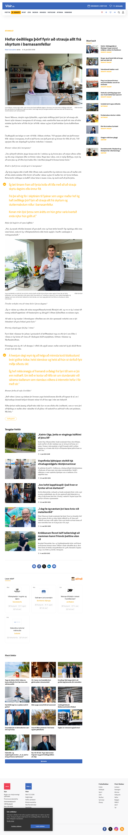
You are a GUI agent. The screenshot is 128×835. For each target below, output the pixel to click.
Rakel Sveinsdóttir (10, 50)
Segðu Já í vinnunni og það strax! (69, 728)
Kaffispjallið (11, 419)
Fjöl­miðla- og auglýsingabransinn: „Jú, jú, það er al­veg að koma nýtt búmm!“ (16, 755)
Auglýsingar (29, 797)
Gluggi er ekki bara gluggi (109, 137)
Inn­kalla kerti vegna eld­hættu (110, 104)
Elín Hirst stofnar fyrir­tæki (109, 126)
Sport (100, 792)
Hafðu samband (30, 800)
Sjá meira (44, 761)
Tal (115, 808)
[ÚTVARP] (114, 12)
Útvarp (101, 802)
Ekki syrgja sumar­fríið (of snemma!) (43, 705)
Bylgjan (116, 800)
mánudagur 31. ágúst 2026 (99, 6)
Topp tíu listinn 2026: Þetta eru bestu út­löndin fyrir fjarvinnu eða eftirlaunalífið (16, 682)
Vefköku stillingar (16, 826)
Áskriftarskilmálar (30, 805)
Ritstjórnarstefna (30, 802)
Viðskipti (101, 790)
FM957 (116, 802)
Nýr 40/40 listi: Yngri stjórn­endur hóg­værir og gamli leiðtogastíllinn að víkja (42, 755)
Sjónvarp (101, 800)
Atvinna (116, 792)
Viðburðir (117, 795)
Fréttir (101, 787)
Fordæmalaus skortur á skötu (110, 115)
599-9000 (10, 806)
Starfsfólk (28, 807)
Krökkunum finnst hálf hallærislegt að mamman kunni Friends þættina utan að (59, 536)
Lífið (100, 795)
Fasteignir (117, 790)
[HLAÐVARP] (106, 12)
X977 (116, 805)
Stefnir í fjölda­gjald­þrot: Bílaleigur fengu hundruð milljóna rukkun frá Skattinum (111, 48)
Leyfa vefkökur (40, 826)
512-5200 (31, 795)
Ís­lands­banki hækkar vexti (109, 69)
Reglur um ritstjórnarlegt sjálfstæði (11, 795)
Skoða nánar (10, 821)
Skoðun (101, 797)
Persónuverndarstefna (11, 799)
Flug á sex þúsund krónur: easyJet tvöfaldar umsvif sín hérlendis (110, 82)
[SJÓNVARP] (110, 12)
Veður (116, 797)
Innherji (116, 787)
